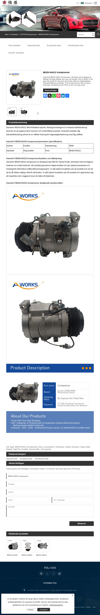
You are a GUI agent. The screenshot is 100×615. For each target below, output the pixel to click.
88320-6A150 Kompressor (14, 555)
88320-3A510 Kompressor (43, 555)
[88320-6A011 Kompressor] (23, 111)
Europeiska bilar (26, 459)
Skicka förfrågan (50, 90)
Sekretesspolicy (56, 605)
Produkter (14, 34)
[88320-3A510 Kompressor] (42, 545)
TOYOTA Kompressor (28, 34)
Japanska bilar (11, 459)
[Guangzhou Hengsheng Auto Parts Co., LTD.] (10, 5)
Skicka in (81, 524)
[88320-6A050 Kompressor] (28, 545)
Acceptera (44, 610)
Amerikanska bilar (42, 459)
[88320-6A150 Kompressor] (13, 545)
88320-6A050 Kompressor (28, 555)
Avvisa (30, 610)
